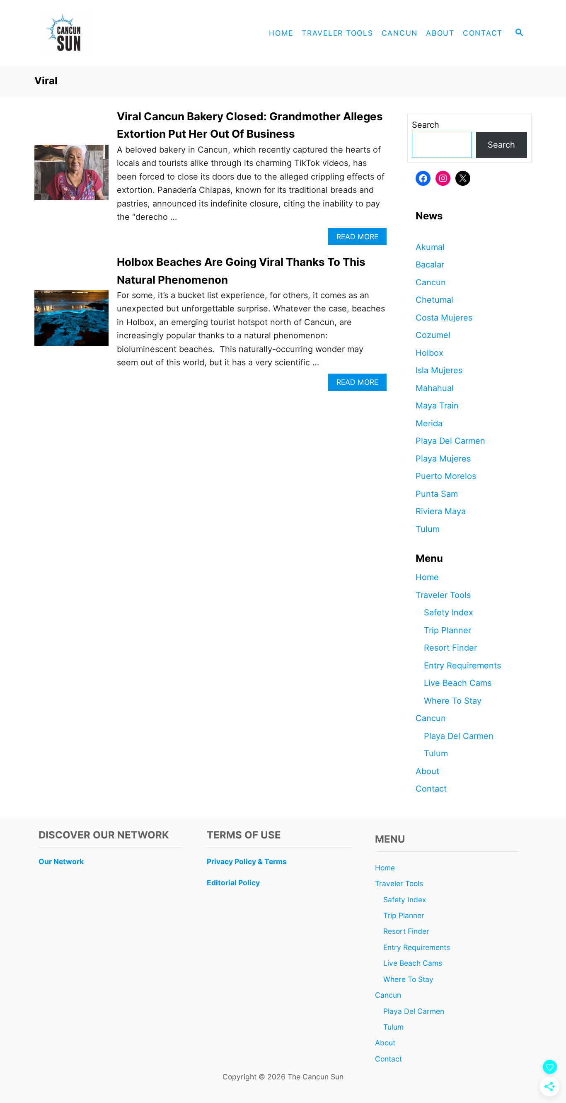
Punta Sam (437, 494)
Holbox (429, 353)
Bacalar (430, 265)
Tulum (428, 529)
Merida (429, 423)
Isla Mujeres (439, 370)
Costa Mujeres (444, 318)
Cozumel (433, 335)
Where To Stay (452, 701)
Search (425, 125)
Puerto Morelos (446, 476)
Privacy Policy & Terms (247, 861)
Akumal (430, 247)
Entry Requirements (462, 666)
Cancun (431, 282)
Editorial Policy (233, 882)
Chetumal (434, 300)
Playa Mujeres (443, 459)
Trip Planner (447, 630)
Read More (360, 238)
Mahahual (435, 388)
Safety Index (448, 612)
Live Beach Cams (457, 683)
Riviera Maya (441, 511)
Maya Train (437, 406)
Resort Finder (450, 648)
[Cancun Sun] (109, 33)
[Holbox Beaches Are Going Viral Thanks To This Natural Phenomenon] (71, 322)
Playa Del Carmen (450, 441)
